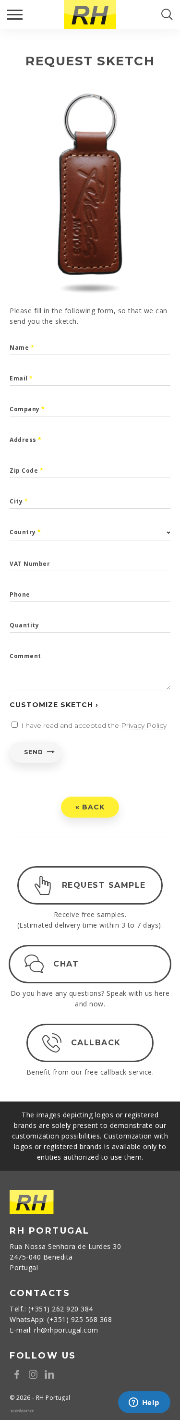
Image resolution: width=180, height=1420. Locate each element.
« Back (90, 807)
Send (33, 752)
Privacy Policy (144, 725)
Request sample (104, 885)
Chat (66, 963)
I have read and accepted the (94, 725)
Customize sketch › (54, 704)
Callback (96, 1042)
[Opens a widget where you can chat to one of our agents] (144, 1403)
